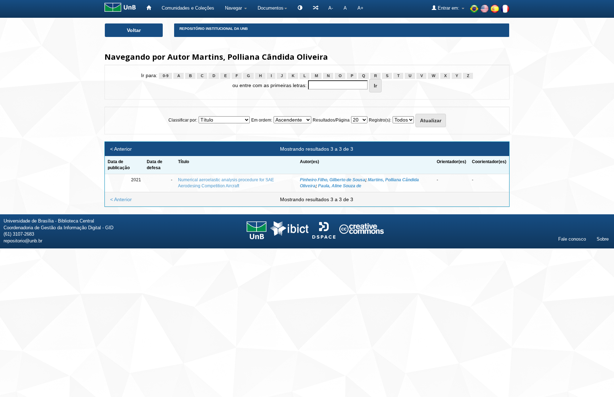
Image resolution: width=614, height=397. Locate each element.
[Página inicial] (148, 8)
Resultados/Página (331, 120)
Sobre (603, 239)
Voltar (134, 30)
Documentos (271, 8)
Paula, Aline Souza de (339, 185)
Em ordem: (261, 120)
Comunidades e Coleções (188, 8)
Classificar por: (182, 120)
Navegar (234, 8)
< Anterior (121, 149)
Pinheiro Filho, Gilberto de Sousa (332, 179)
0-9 (165, 76)
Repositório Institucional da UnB (213, 29)
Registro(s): (380, 120)
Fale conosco (572, 239)
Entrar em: (448, 8)
